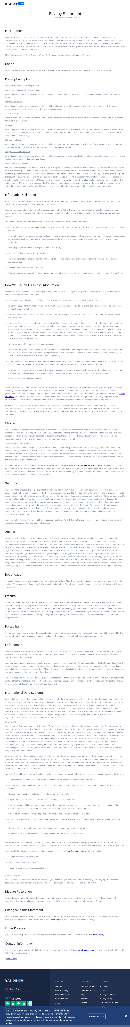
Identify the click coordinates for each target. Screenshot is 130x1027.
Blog (82, 995)
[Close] (126, 1016)
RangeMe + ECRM (62, 995)
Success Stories (87, 987)
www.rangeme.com (59, 920)
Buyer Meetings (61, 999)
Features (58, 987)
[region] (65, 1016)
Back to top (11, 959)
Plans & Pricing (61, 991)
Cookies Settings (96, 1016)
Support (83, 1003)
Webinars (84, 999)
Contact (103, 991)
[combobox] (17, 989)
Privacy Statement (108, 995)
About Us (104, 987)
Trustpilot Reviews (88, 991)
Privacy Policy (97, 935)
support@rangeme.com (88, 465)
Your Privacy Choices (109, 1003)
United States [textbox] (15, 989)
